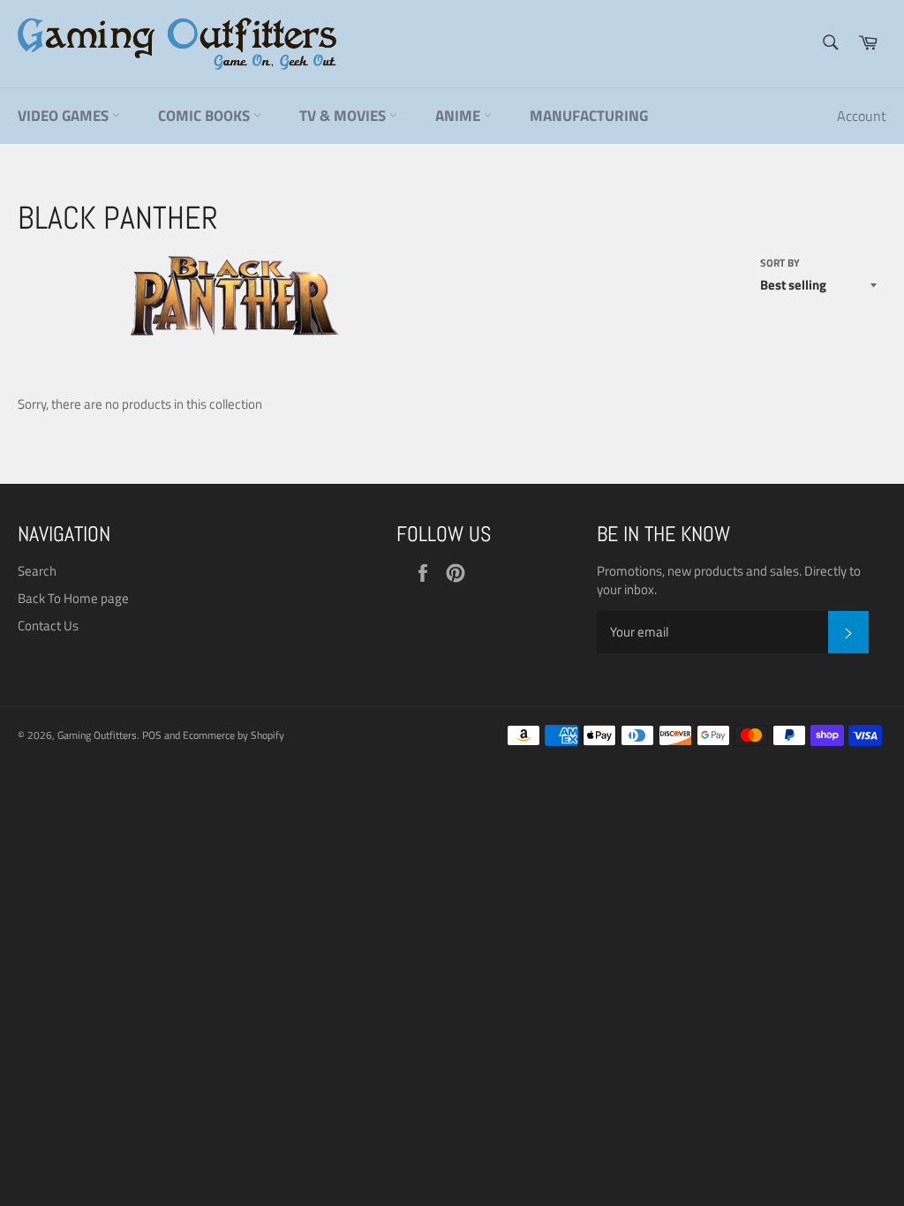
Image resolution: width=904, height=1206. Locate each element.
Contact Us (48, 625)
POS (152, 735)
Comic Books (205, 115)
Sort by (780, 263)
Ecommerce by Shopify (233, 735)
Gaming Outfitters (97, 735)
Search (37, 571)
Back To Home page (73, 598)
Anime (459, 115)
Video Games (65, 115)
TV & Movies (344, 115)
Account (861, 115)
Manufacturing (589, 115)
